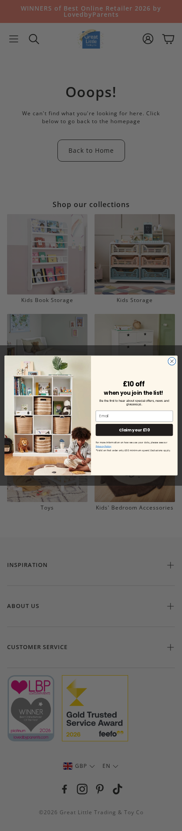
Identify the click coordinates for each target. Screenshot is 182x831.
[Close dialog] (172, 361)
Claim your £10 (134, 430)
